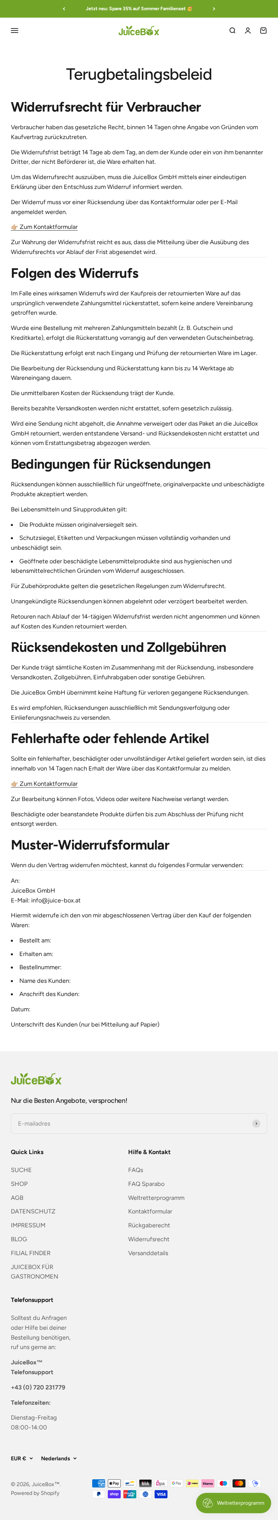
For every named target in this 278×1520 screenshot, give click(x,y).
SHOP (19, 1184)
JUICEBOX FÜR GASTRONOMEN (34, 1272)
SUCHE (21, 1170)
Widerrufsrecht (149, 1239)
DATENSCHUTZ (33, 1211)
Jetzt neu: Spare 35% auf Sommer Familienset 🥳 (139, 9)
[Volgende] (214, 9)
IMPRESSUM (28, 1225)
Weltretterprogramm (156, 1198)
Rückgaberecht (149, 1225)
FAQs (135, 1170)
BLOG (19, 1239)
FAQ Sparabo (146, 1184)
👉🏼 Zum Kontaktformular (44, 227)
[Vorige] (64, 9)
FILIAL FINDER (31, 1253)
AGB (17, 1198)
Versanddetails (148, 1253)
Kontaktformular (150, 1211)
